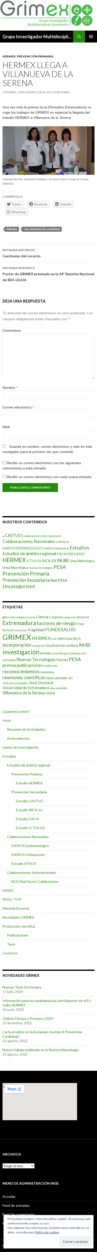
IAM (60, 638)
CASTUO (13, 535)
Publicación (50, 665)
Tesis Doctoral (41, 682)
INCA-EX (49, 561)
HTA (53, 638)
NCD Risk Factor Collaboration (34, 881)
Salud (49, 678)
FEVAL (80, 624)
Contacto (9, 953)
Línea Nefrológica (82, 561)
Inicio (6, 720)
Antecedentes (18, 738)
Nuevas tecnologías (41, 567)
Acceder (9, 1196)
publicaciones (30, 665)
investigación (20, 652)
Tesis (11, 944)
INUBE (63, 560)
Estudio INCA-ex (29, 810)
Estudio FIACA (27, 819)
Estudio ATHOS (23, 863)
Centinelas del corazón (21, 253)
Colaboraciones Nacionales (28, 541)
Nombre (9, 388)
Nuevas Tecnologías (35, 659)
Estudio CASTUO (30, 801)
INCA (77, 639)
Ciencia (42, 617)
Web (6, 427)
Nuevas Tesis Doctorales (21, 987)
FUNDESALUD (60, 629)
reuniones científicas (23, 677)
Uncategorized (18, 586)
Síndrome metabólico (15, 683)
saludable (60, 678)
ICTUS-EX (34, 561)
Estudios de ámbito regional (29, 553)
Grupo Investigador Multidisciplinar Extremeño (37, 36)
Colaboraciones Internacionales (41, 535)
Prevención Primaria (35, 56)
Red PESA (58, 580)
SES (70, 678)
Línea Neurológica (15, 568)
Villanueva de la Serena (42, 229)
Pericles (62, 660)
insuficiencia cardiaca (62, 645)
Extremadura (19, 622)
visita (50, 693)
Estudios (79, 547)
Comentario (11, 330)
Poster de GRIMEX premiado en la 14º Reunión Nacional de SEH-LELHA (48, 274)
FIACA (61, 554)
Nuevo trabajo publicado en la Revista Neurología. (40, 1050)
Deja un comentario (54, 92)
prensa (12, 229)
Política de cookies (47, 1232)
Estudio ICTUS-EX (30, 828)
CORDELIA (62, 541)
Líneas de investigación (20, 747)
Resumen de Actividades (26, 729)
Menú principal (91, 37)
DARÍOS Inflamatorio (56, 548)
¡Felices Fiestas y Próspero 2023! (28, 1018)
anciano (30, 617)
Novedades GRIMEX (18, 917)
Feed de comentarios (18, 1214)
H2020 (79, 554)
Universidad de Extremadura (25, 687)
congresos (69, 617)
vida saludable (58, 688)
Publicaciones (17, 935)
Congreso (56, 617)
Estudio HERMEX (29, 783)
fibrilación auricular (14, 630)
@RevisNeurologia (13, 617)
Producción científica (18, 926)
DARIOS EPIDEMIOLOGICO (22, 548)
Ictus (68, 638)
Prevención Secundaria (26, 580)
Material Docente (16, 908)
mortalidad (9, 660)
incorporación (16, 645)
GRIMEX (16, 637)
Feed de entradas (16, 1205)
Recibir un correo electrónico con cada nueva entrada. (49, 477)
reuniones (47, 672)
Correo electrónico (18, 407)
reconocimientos (21, 671)
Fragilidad (36, 629)
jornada (45, 653)
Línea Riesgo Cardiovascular (68, 653)
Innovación (38, 645)
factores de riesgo (56, 623)
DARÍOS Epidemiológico (30, 846)
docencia (83, 617)
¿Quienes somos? (16, 711)
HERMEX (9, 56)
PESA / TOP (11, 899)
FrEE (70, 554)
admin (31, 92)
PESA (59, 567)
